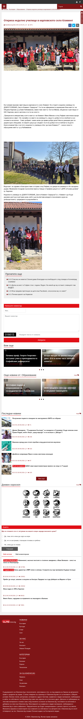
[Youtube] (76, 2)
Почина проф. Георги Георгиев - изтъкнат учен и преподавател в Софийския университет (21, 358)
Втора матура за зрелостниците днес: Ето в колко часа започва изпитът (59, 358)
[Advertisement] (43, 86)
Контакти (22, 645)
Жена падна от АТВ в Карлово (13, 589)
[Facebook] (79, 2)
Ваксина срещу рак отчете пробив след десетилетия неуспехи (36, 442)
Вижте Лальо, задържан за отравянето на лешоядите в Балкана (25, 598)
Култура (22, 626)
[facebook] (70, 25)
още (75, 375)
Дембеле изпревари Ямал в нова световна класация (32, 454)
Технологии (23, 667)
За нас (21, 642)
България (22, 623)
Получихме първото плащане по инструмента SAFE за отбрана (36, 418)
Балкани (22, 661)
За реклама (23, 683)
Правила (22, 677)
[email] (77, 25)
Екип (21, 680)
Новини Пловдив (24, 648)
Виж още (41, 478)
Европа (21, 664)
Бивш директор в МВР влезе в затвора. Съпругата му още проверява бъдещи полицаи (39, 570)
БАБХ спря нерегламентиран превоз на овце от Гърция (40, 466)
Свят (21, 633)
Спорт (21, 629)
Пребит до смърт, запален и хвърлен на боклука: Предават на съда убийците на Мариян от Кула (37, 579)
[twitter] (73, 25)
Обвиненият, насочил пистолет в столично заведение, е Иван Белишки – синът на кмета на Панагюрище (39, 561)
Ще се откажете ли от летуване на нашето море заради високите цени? (29, 531)
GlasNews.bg (9, 25)
